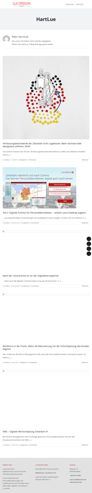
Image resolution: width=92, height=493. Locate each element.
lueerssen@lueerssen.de (78, 480)
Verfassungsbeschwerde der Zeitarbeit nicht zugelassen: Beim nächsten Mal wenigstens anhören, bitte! (42, 145)
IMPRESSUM (39, 473)
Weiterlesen (85, 160)
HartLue (7, 160)
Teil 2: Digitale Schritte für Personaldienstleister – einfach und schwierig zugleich (44, 212)
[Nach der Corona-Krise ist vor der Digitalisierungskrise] (46, 251)
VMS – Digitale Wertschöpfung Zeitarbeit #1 (25, 431)
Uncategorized (23, 160)
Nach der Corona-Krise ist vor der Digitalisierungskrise (30, 275)
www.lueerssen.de (76, 482)
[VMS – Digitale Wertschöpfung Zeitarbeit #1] (46, 398)
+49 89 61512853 (75, 476)
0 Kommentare (32, 160)
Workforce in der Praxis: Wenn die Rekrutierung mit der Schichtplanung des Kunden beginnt (46, 348)
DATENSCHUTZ (50, 473)
